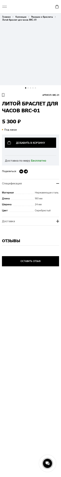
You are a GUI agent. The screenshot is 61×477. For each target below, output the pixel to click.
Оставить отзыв (30, 261)
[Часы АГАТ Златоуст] (30, 7)
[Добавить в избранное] (3, 95)
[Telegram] (26, 171)
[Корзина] (57, 6)
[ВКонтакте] (21, 171)
